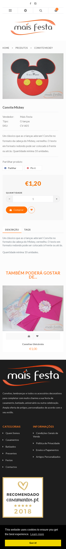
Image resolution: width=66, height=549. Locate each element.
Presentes (11, 453)
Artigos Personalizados (48, 456)
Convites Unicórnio (33, 344)
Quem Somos (13, 433)
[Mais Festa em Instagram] (35, 3)
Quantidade (12, 192)
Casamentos (12, 439)
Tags (27, 229)
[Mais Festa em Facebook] (30, 3)
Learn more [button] (37, 534)
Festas (9, 460)
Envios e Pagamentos (47, 450)
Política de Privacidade (48, 443)
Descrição (12, 229)
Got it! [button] (33, 543)
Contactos (11, 466)
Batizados (11, 446)
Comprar (19, 210)
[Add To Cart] (28, 336)
